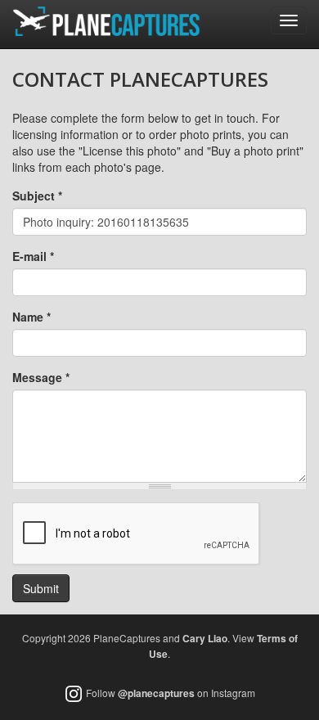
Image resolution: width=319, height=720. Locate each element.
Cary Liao (204, 638)
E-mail (33, 256)
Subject (37, 195)
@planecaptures (156, 693)
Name (31, 316)
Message (41, 377)
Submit (41, 588)
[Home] (106, 21)
